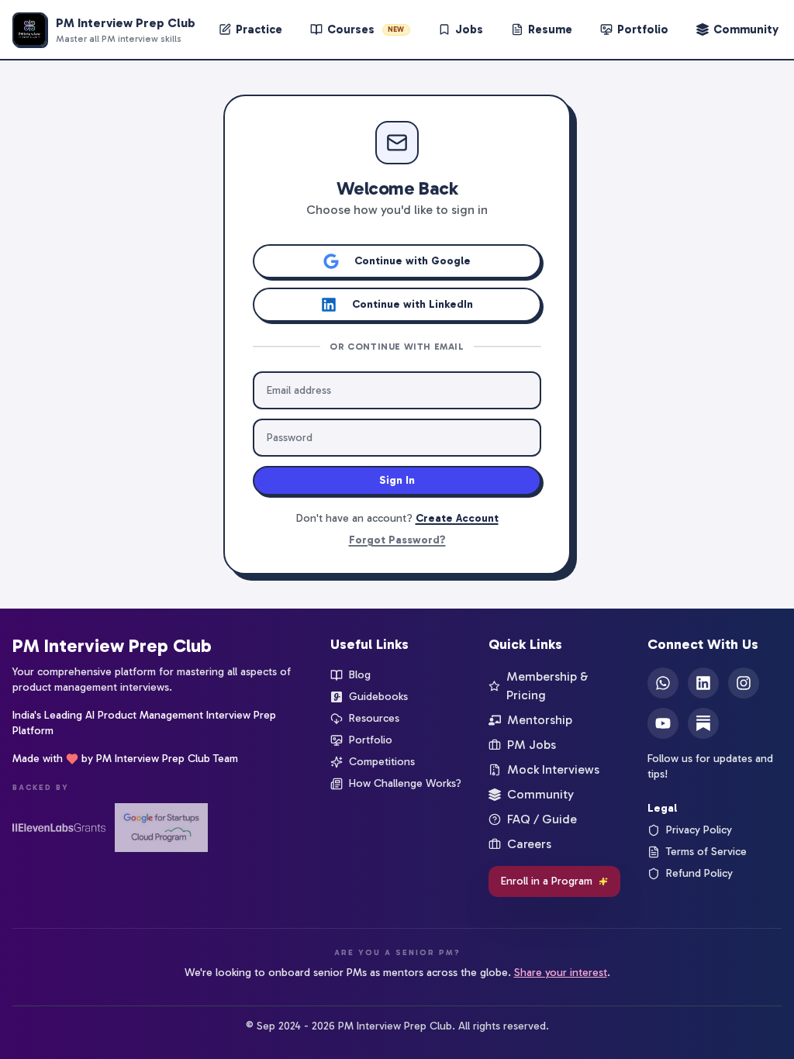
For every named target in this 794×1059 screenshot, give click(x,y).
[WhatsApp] (662, 683)
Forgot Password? (397, 540)
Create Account (457, 518)
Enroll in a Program (546, 881)
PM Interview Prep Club (112, 645)
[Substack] (703, 723)
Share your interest (560, 972)
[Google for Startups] (161, 827)
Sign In (397, 480)
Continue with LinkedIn (412, 304)
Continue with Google (412, 260)
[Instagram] (743, 683)
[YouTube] (662, 723)
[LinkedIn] (703, 683)
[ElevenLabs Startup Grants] (58, 827)
